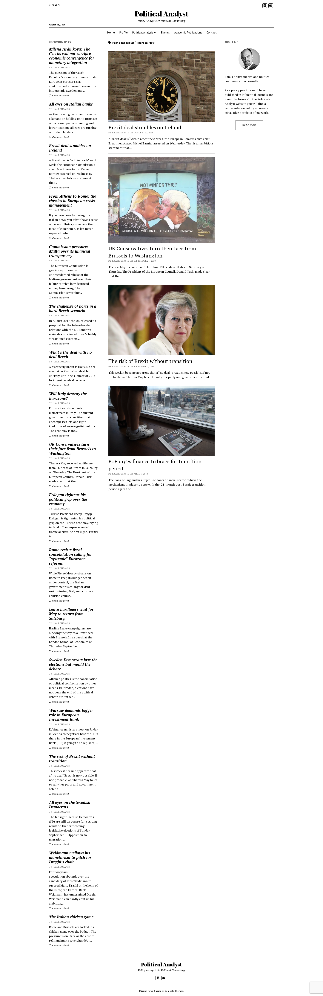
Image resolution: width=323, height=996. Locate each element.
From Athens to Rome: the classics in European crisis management (72, 200)
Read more (249, 125)
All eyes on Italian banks (71, 104)
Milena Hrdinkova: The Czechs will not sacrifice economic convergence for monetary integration (71, 56)
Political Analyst (161, 14)
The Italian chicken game (71, 917)
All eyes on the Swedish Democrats (69, 804)
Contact (212, 32)
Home (111, 32)
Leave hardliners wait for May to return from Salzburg (71, 613)
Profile (123, 32)
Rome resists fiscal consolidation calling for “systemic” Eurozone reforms (70, 556)
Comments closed (60, 95)
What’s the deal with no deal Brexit (70, 354)
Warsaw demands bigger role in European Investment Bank (71, 715)
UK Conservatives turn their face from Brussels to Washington (72, 448)
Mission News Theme (150, 990)
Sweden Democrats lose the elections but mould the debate (73, 664)
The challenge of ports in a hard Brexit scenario (72, 308)
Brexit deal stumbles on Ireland (70, 147)
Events (165, 32)
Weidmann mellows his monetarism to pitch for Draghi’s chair (70, 857)
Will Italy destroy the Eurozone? (68, 395)
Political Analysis (142, 32)
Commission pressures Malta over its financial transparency (69, 251)
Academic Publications (188, 32)
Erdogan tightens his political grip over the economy (68, 499)
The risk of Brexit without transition (72, 758)
